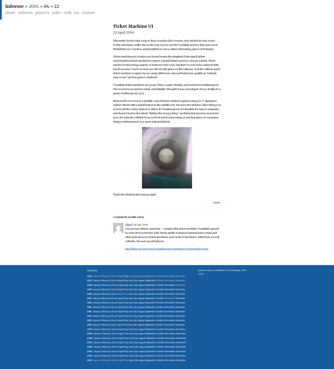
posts (216, 202)
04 (46, 6)
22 (56, 6)
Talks (56, 12)
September (150, 280)
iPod (141, 93)
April (120, 280)
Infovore (14, 6)
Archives (25, 12)
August (141, 280)
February (105, 280)
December (180, 289)
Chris (128, 224)
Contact (88, 12)
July (135, 280)
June (131, 280)
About (10, 12)
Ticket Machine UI (133, 26)
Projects (42, 12)
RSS (76, 12)
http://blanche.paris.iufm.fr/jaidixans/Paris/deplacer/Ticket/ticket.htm (166, 248)
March (114, 280)
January (97, 280)
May (126, 276)
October (160, 285)
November (170, 285)
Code (67, 12)
